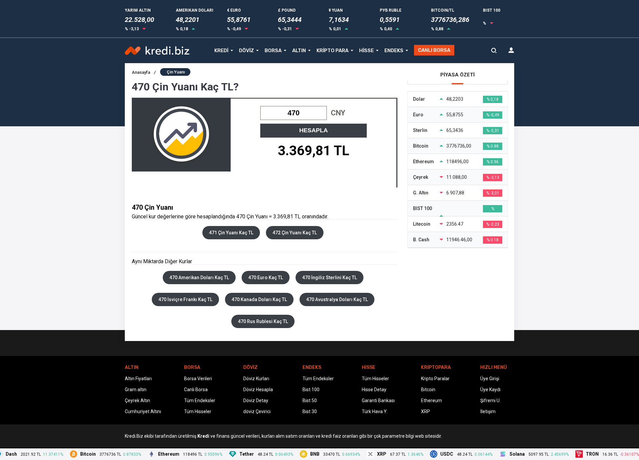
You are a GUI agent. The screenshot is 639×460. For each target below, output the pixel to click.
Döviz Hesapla (258, 389)
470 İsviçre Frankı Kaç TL (185, 299)
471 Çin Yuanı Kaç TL (231, 232)
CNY (338, 113)
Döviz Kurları (256, 378)
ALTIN (299, 51)
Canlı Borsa (196, 389)
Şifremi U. (490, 400)
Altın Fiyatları (138, 378)
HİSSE (366, 51)
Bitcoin (428, 389)
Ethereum (431, 400)
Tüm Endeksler (199, 400)
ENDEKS (393, 51)
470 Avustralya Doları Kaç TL (337, 299)
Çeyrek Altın (137, 400)
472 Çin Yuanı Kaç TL (295, 232)
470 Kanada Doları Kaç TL (259, 299)
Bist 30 (310, 411)
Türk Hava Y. (374, 411)
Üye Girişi (489, 378)
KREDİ (221, 51)
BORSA (273, 51)
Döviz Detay (255, 400)
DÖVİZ (246, 51)
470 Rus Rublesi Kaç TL (263, 321)
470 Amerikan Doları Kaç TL (199, 277)
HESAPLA (313, 130)
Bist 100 (311, 389)
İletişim (488, 411)
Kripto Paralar (435, 378)
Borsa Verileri (198, 378)
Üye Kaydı (490, 389)
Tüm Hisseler (197, 411)
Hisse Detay (374, 389)
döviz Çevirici (257, 411)
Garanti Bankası (378, 400)
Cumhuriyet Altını (143, 411)
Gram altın (135, 389)
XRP (425, 411)
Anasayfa (144, 72)
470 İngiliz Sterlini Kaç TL (329, 277)
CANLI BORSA (434, 50)
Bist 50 (310, 400)
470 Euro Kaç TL (265, 277)
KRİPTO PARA (332, 51)
